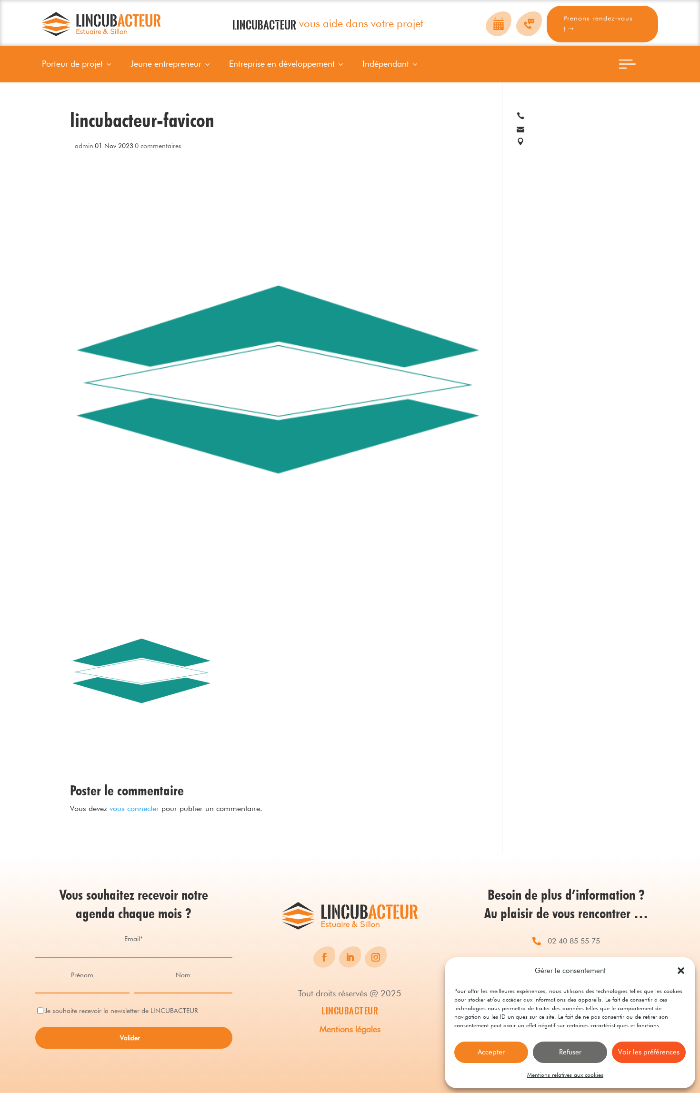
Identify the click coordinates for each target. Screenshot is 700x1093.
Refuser (570, 1052)
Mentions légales (350, 1029)
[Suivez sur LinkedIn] (350, 957)
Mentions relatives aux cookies (565, 1074)
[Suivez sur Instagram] (376, 957)
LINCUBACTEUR (349, 1010)
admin (84, 146)
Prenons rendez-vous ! (598, 23)
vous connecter (134, 808)
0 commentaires (158, 146)
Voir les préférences (649, 1052)
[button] (681, 970)
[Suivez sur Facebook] (324, 957)
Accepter (491, 1052)
